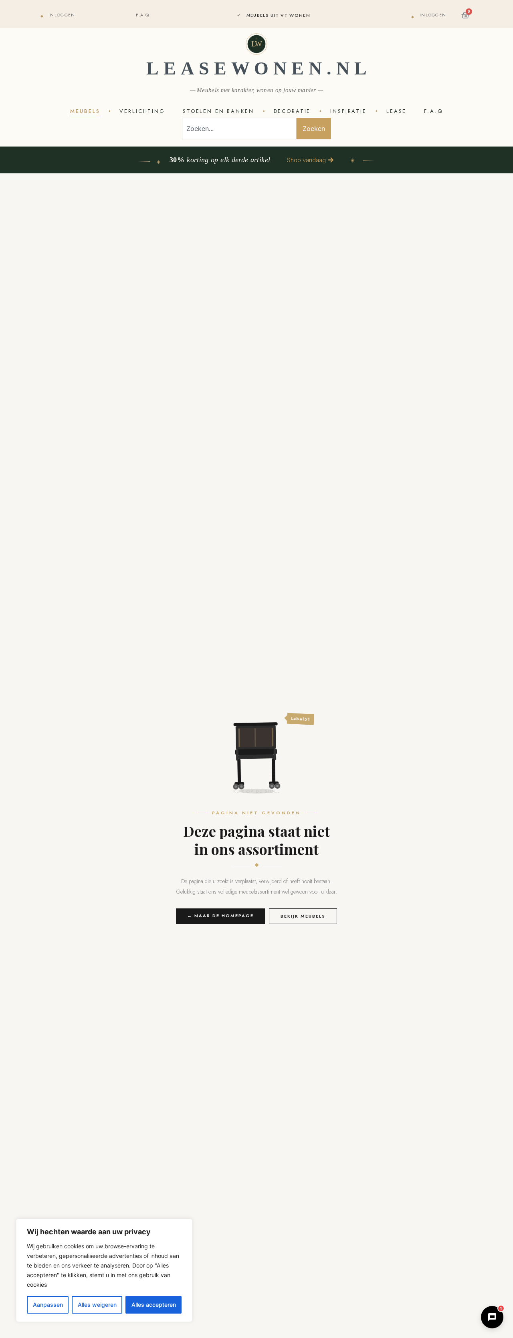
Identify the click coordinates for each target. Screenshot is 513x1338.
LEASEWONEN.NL (259, 68)
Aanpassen (48, 1304)
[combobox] (239, 128)
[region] (104, 1270)
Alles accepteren (153, 1304)
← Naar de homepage (220, 915)
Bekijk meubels (303, 916)
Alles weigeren (97, 1304)
